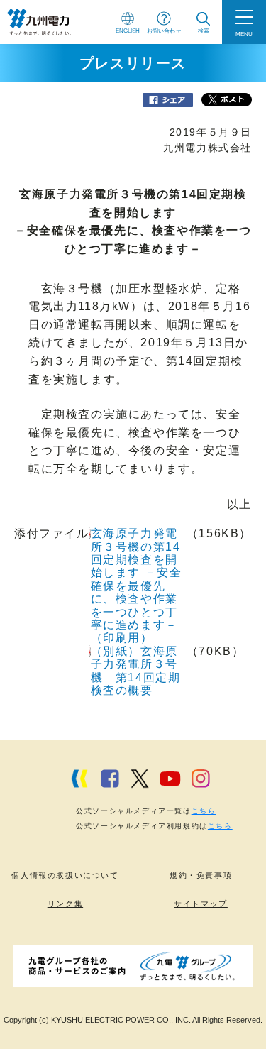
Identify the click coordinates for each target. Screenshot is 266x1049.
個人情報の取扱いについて (64, 875)
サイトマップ (201, 903)
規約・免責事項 (201, 875)
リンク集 (65, 903)
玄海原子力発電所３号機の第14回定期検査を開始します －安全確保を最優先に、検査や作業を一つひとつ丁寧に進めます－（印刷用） (136, 585)
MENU (244, 34)
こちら (204, 811)
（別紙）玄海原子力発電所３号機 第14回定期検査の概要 (136, 670)
